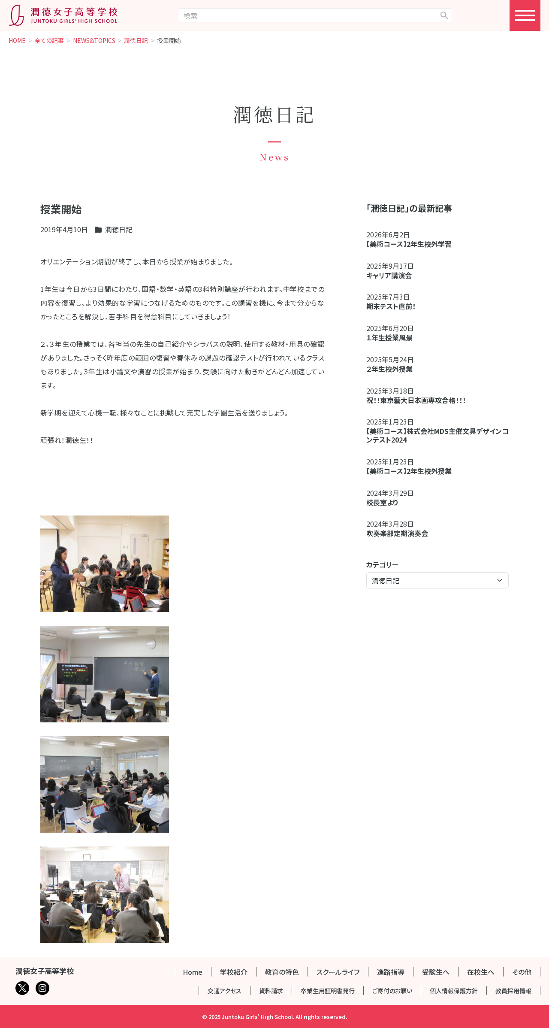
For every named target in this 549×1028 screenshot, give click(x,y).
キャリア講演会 (389, 275)
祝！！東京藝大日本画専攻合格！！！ (416, 400)
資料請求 (271, 990)
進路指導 (390, 971)
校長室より (382, 502)
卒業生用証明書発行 (328, 990)
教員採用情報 (513, 990)
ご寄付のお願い (392, 990)
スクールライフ (338, 971)
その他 (521, 971)
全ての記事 (49, 40)
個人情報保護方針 (454, 990)
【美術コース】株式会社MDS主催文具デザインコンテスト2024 (437, 435)
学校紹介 (233, 971)
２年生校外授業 (392, 369)
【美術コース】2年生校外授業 (409, 471)
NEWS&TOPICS (94, 40)
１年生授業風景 (389, 337)
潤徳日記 (136, 40)
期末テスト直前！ (391, 306)
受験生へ (435, 971)
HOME (17, 40)
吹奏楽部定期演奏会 (397, 533)
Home (192, 971)
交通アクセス (224, 990)
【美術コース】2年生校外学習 (412, 244)
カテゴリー (382, 564)
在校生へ (481, 971)
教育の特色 (282, 971)
